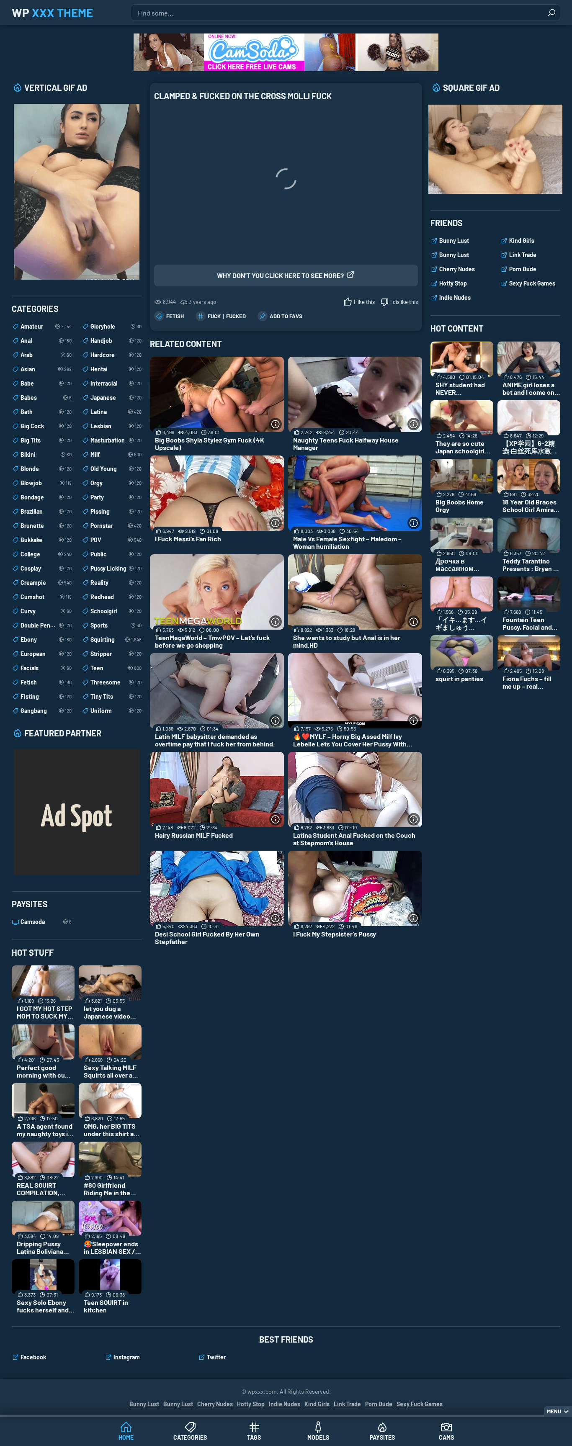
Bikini (46, 454)
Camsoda (46, 921)
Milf (116, 454)
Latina (116, 411)
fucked (236, 316)
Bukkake (46, 539)
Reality (116, 582)
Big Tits (46, 440)
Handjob (116, 340)
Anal (46, 340)
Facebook (33, 1357)
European (46, 653)
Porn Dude (522, 269)
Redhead (116, 596)
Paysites (382, 1437)
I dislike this (404, 301)
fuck (214, 316)
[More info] (275, 424)
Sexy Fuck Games (532, 283)
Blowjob (46, 482)
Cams (446, 1437)
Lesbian (116, 426)
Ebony (46, 639)
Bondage (46, 497)
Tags (254, 1437)
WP (52, 12)
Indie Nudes (455, 297)
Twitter (216, 1357)
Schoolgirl (116, 611)
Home (126, 1437)
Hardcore (116, 354)
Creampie (46, 582)
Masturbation (116, 440)
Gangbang (46, 710)
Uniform (116, 710)
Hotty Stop (453, 283)
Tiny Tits (116, 696)
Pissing (116, 511)
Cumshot (46, 596)
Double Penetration (46, 625)
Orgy (116, 482)
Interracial (116, 383)
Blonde (46, 468)
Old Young (116, 468)
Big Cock (46, 426)
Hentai (116, 369)
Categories (190, 1437)
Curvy (46, 611)
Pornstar (116, 525)
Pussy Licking (116, 568)
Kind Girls (521, 240)
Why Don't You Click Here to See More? (280, 275)
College (46, 554)
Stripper (116, 653)
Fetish (175, 316)
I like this (364, 301)
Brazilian (46, 511)
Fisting (46, 696)
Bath (46, 411)
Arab (46, 354)
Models (318, 1437)
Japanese (116, 397)
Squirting (116, 639)
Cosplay (46, 568)
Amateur (46, 326)
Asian (46, 369)
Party (116, 497)
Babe (46, 383)
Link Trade (522, 254)
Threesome (116, 682)
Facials (46, 668)
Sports (116, 625)
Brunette (46, 525)
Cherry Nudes (457, 269)
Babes (46, 397)
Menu (554, 1411)
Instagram (126, 1357)
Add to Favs (286, 316)
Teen (116, 668)
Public (116, 554)
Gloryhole (116, 326)
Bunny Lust (454, 240)
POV (116, 539)
